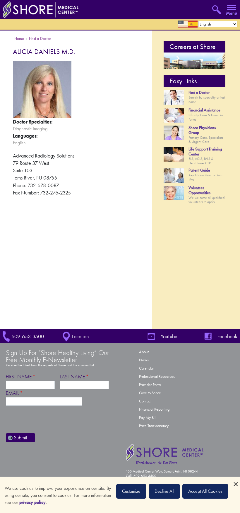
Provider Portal (150, 384)
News (144, 360)
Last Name (72, 377)
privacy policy (32, 502)
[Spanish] (193, 24)
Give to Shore (150, 392)
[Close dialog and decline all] (235, 480)
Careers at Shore (192, 47)
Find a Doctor (40, 38)
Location (80, 336)
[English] (183, 24)
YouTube (169, 336)
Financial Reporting (154, 409)
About (144, 351)
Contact (145, 401)
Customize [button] (131, 491)
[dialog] (120, 495)
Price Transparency (154, 425)
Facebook (227, 336)
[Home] (39, 9)
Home (19, 38)
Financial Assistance (204, 110)
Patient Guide (199, 170)
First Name (19, 377)
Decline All (164, 491)
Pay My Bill (147, 417)
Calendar (146, 368)
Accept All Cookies (205, 491)
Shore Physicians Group (202, 130)
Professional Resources (157, 376)
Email (12, 393)
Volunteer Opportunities (199, 190)
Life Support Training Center (205, 152)
